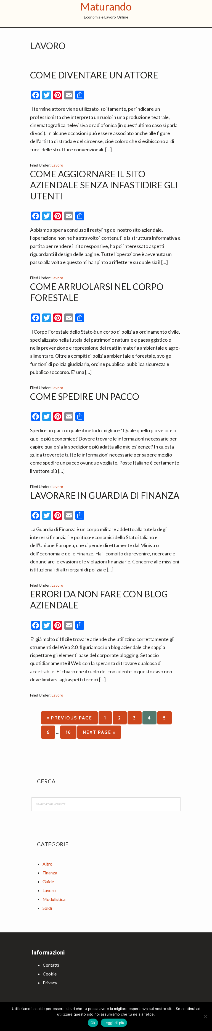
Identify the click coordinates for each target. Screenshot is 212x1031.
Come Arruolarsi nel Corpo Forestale (96, 292)
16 (70, 732)
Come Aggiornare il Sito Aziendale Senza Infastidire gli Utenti (104, 184)
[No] (205, 1016)
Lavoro (57, 165)
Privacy (50, 982)
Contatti (51, 964)
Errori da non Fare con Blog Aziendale (99, 599)
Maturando (106, 6)
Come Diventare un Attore (94, 75)
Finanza (50, 872)
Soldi (47, 908)
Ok (93, 1023)
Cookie (50, 973)
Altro (47, 863)
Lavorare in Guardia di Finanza (104, 495)
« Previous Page (69, 719)
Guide (48, 881)
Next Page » (99, 734)
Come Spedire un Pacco (84, 396)
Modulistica (54, 899)
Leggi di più (114, 1023)
